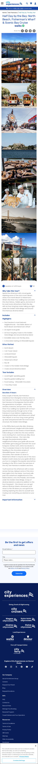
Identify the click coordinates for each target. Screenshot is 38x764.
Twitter (16, 667)
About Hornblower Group (10, 679)
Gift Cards (5, 733)
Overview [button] (6, 389)
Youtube (27, 667)
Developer (5, 742)
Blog (3, 688)
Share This (17, 31)
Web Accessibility (8, 739)
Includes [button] (6, 315)
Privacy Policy (6, 730)
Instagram (11, 667)
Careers (5, 682)
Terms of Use (6, 726)
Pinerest (22, 667)
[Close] (36, 746)
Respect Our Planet (8, 685)
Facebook (6, 667)
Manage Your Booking (9, 709)
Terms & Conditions (8, 723)
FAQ (3, 699)
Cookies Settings (19, 760)
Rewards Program (8, 712)
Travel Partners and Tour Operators (13, 715)
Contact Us (5, 703)
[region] (19, 753)
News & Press (6, 706)
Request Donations (8, 691)
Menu (2, 3)
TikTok (32, 667)
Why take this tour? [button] (10, 291)
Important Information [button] (12, 500)
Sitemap (5, 736)
